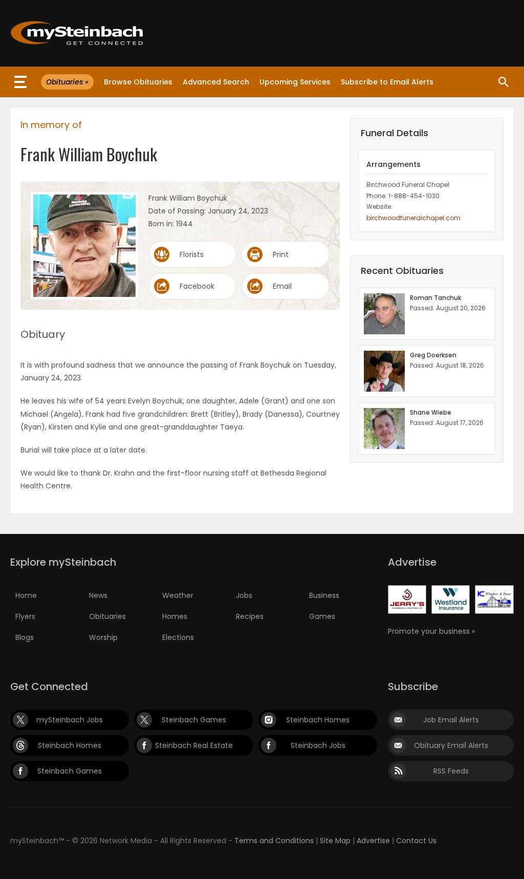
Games (322, 616)
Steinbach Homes (318, 720)
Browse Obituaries (138, 82)
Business (324, 595)
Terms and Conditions (274, 840)
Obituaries (107, 616)
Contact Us (416, 840)
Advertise (373, 840)
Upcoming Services (295, 82)
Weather (177, 595)
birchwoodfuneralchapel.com (413, 217)
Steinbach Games (194, 720)
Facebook (197, 286)
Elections (178, 637)
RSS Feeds (451, 771)
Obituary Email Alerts (451, 745)
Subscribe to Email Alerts (387, 82)
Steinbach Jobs (318, 745)
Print (281, 254)
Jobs (244, 595)
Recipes (250, 616)
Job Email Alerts (451, 720)
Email (282, 286)
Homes (174, 616)
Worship (103, 637)
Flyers (25, 616)
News (98, 595)
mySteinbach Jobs (69, 720)
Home (26, 595)
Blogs (24, 637)
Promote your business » (431, 631)
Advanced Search (216, 82)
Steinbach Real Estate (194, 745)
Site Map (335, 840)
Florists (192, 254)
